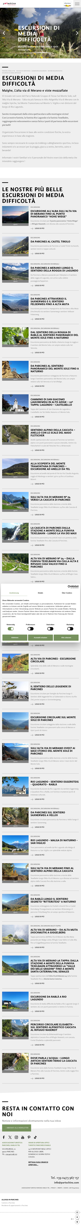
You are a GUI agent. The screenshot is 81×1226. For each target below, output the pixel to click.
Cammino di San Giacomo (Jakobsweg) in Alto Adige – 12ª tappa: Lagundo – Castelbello (52, 402)
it (74, 1219)
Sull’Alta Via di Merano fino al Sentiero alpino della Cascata (52, 869)
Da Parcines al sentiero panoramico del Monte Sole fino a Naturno (55, 369)
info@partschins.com (66, 1182)
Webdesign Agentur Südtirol (4, 1219)
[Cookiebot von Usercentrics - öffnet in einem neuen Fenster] (69, 586)
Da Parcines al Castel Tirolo (50, 241)
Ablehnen (14, 637)
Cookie (66, 1188)
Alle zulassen (66, 637)
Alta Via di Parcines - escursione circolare (53, 660)
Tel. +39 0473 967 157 (65, 1178)
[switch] (31, 628)
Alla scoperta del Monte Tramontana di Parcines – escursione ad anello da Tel (50, 466)
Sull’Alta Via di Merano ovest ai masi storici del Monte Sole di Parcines (53, 751)
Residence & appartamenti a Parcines (15, 1205)
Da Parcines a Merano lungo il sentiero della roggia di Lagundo (54, 269)
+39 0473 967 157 (11, 1154)
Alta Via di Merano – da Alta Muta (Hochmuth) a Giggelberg (54, 931)
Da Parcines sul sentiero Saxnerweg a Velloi (48, 814)
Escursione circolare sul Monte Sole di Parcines (53, 718)
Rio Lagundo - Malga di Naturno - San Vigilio (54, 841)
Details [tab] (40, 593)
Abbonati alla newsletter (17, 1128)
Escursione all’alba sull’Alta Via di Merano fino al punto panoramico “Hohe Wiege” (54, 214)
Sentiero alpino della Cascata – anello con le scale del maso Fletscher (53, 433)
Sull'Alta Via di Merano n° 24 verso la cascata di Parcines (50, 498)
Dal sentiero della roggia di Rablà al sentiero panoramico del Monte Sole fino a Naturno (54, 335)
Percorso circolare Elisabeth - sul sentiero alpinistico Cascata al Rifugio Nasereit (53, 1027)
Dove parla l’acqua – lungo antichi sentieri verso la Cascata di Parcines (54, 1061)
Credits (59, 1188)
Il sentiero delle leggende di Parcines (51, 688)
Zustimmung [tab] (14, 593)
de (71, 1219)
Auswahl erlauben (40, 637)
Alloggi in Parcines (10, 1200)
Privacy (53, 1188)
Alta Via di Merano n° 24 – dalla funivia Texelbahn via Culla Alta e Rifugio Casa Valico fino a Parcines (54, 562)
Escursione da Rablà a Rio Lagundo (49, 998)
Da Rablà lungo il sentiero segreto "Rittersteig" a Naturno (53, 900)
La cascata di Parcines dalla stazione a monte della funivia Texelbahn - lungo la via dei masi (54, 531)
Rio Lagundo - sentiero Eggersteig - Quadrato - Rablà (55, 783)
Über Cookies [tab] (67, 593)
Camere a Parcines (8, 1203)
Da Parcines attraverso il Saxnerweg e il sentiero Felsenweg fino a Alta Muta (50, 301)
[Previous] (4, 33)
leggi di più (39, 228)
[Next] (77, 33)
